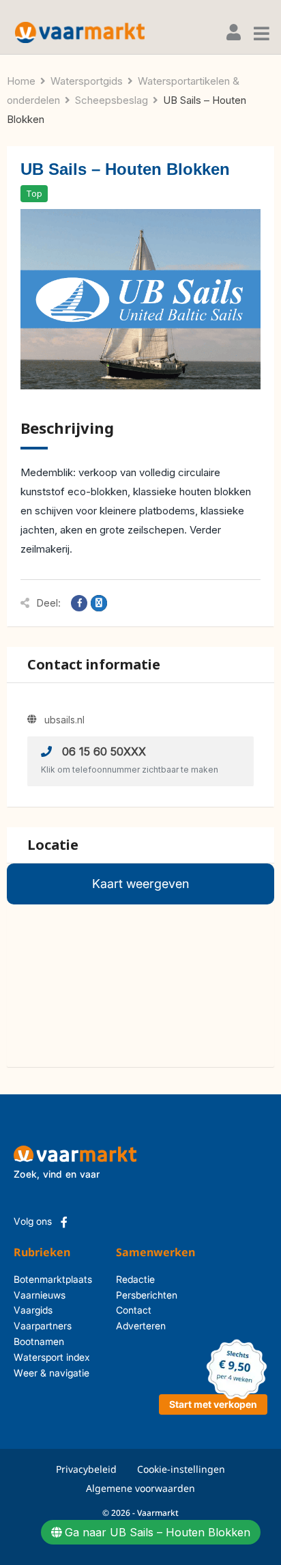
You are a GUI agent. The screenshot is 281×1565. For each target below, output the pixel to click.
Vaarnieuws (39, 1295)
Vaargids (33, 1310)
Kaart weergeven (140, 883)
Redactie (133, 1279)
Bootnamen (39, 1341)
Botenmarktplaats (53, 1279)
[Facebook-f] (64, 1222)
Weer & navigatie (51, 1373)
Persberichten (133, 1295)
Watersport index (52, 1357)
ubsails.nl (64, 719)
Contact (133, 1310)
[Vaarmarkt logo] (80, 32)
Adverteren (133, 1325)
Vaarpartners (43, 1325)
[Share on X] (99, 603)
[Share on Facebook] (79, 603)
